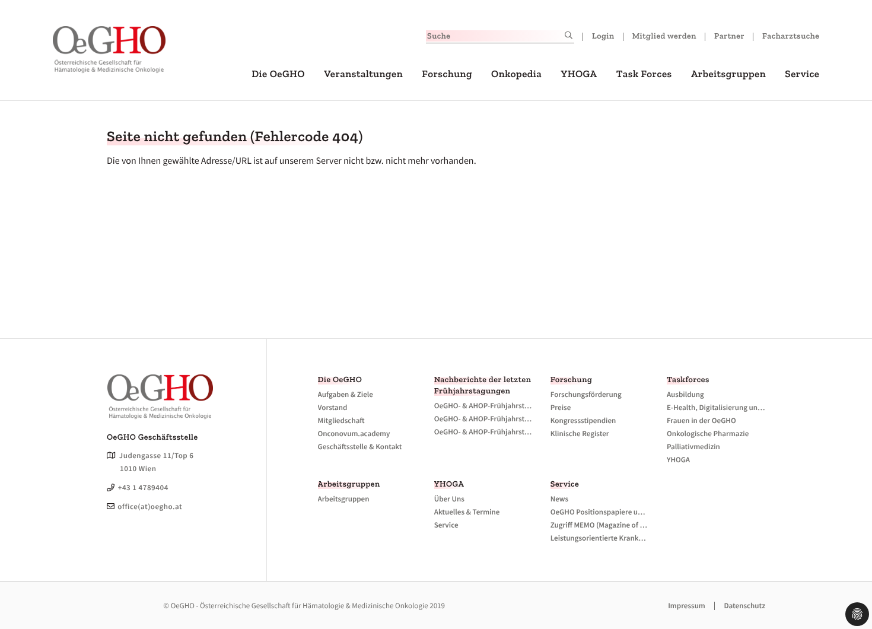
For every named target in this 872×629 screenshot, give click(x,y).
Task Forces (644, 74)
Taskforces (688, 379)
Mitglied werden (664, 36)
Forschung (447, 74)
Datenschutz (744, 606)
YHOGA (579, 74)
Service (802, 74)
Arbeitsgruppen (728, 74)
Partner (729, 36)
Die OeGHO (278, 74)
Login (603, 36)
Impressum (686, 606)
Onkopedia (516, 74)
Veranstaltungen (363, 74)
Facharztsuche (790, 36)
